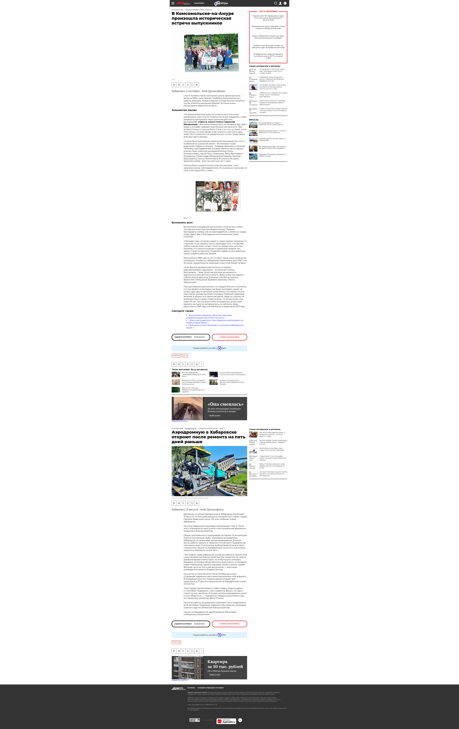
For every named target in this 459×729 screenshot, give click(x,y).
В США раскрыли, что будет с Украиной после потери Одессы (271, 123)
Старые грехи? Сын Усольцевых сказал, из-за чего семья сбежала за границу (272, 458)
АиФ (173, 79)
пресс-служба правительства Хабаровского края (190, 498)
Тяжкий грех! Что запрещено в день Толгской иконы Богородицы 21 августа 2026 (268, 18)
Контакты (191, 688)
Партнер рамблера (208, 720)
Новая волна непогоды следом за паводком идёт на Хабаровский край (268, 47)
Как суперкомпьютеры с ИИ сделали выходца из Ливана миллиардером (272, 147)
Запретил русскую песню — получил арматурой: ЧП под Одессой (272, 131)
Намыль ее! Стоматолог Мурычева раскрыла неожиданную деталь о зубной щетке (272, 102)
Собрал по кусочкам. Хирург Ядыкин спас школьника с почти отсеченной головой (273, 110)
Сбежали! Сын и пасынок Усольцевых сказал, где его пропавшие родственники (273, 95)
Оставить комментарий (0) (229, 337)
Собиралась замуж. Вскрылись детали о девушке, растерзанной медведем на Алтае (271, 79)
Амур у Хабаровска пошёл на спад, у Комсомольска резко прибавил (268, 37)
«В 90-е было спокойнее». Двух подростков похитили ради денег (272, 449)
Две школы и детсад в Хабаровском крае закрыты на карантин (193, 390)
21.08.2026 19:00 (177, 428)
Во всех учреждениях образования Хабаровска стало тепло (194, 374)
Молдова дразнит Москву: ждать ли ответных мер (272, 139)
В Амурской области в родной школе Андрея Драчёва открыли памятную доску (194, 382)
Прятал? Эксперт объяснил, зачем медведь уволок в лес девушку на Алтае (272, 466)
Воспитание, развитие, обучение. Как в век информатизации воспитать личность (209, 316)
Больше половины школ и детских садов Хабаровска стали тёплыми (232, 382)
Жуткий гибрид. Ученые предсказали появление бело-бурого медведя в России (273, 442)
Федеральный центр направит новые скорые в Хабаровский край (268, 27)
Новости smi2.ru (180, 421)
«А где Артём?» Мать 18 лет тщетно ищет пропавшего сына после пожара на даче (272, 71)
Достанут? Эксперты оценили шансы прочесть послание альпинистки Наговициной (273, 474)
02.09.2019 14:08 (177, 10)
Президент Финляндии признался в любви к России (272, 155)
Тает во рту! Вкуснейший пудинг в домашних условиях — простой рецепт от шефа (272, 434)
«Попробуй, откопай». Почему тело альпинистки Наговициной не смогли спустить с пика (272, 87)
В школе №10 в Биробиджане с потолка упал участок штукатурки (232, 373)
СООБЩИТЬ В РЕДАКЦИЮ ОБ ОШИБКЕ (211, 688)
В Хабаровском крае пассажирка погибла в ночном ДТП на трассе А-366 (268, 56)
